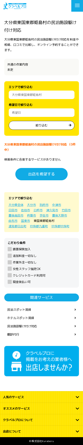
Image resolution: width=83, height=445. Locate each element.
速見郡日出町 (17, 226)
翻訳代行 (13, 334)
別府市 (44, 205)
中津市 (56, 205)
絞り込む (41, 125)
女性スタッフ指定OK (27, 269)
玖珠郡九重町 (39, 226)
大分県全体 (16, 205)
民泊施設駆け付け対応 (22, 326)
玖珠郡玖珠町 (60, 226)
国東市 (25, 221)
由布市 (13, 221)
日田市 (13, 210)
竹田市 (66, 210)
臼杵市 (38, 210)
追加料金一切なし (25, 256)
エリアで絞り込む (21, 87)
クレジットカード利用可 (29, 275)
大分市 (31, 205)
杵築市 (31, 215)
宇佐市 (44, 215)
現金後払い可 (22, 282)
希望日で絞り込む (21, 105)
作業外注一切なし (25, 262)
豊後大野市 (59, 215)
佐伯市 (25, 210)
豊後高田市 (16, 215)
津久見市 (52, 210)
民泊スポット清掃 (19, 310)
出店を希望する (41, 174)
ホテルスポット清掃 (20, 318)
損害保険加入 (22, 249)
